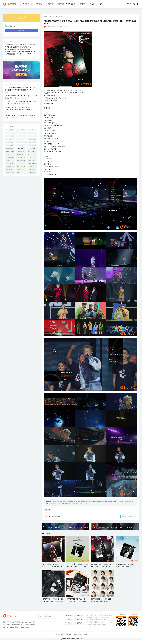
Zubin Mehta (21, 154)
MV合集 (91, 4)
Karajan (10, 145)
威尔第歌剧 (21, 160)
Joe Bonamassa (32, 142)
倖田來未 (21, 157)
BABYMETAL (10, 133)
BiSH (32, 133)
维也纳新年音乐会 (32, 170)
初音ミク (32, 157)
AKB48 (10, 129)
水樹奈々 (32, 166)
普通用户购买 (12, 26)
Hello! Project (21, 142)
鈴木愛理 (32, 172)
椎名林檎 (10, 166)
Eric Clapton (32, 139)
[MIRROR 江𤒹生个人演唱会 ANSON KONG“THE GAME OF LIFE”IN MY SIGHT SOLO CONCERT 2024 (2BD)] (77, 549)
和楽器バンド (10, 161)
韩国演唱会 (60, 4)
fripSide (10, 142)
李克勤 (21, 163)
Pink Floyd (10, 151)
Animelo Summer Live (32, 130)
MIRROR (53, 90)
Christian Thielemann (21, 136)
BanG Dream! (21, 133)
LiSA (21, 145)
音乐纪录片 (82, 4)
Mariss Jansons (10, 149)
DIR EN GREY (21, 139)
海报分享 (133, 516)
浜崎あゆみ (10, 169)
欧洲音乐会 (21, 166)
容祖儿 (32, 160)
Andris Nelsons (21, 130)
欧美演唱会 (39, 4)
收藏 (124, 516)
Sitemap (84, 634)
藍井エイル (21, 172)
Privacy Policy (77, 634)
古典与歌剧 (71, 4)
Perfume (32, 148)
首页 (52, 16)
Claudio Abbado (32, 136)
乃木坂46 (10, 157)
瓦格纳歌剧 (21, 169)
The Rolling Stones (10, 155)
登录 (129, 4)
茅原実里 (10, 172)
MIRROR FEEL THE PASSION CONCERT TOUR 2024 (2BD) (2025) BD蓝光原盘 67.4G (75, 601)
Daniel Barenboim (10, 139)
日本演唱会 (49, 4)
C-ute (10, 136)
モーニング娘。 (32, 155)
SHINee (21, 151)
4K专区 (100, 4)
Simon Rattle (32, 151)
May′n (21, 148)
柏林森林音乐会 (32, 164)
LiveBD (48, 26)
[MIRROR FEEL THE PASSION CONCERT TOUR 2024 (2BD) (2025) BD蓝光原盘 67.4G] (77, 583)
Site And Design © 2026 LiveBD (63, 634)
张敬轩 (10, 163)
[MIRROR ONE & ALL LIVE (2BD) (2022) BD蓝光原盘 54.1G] (102, 583)
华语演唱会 (28, 4)
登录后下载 (21, 30)
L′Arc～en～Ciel (32, 145)
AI (49, 172)
